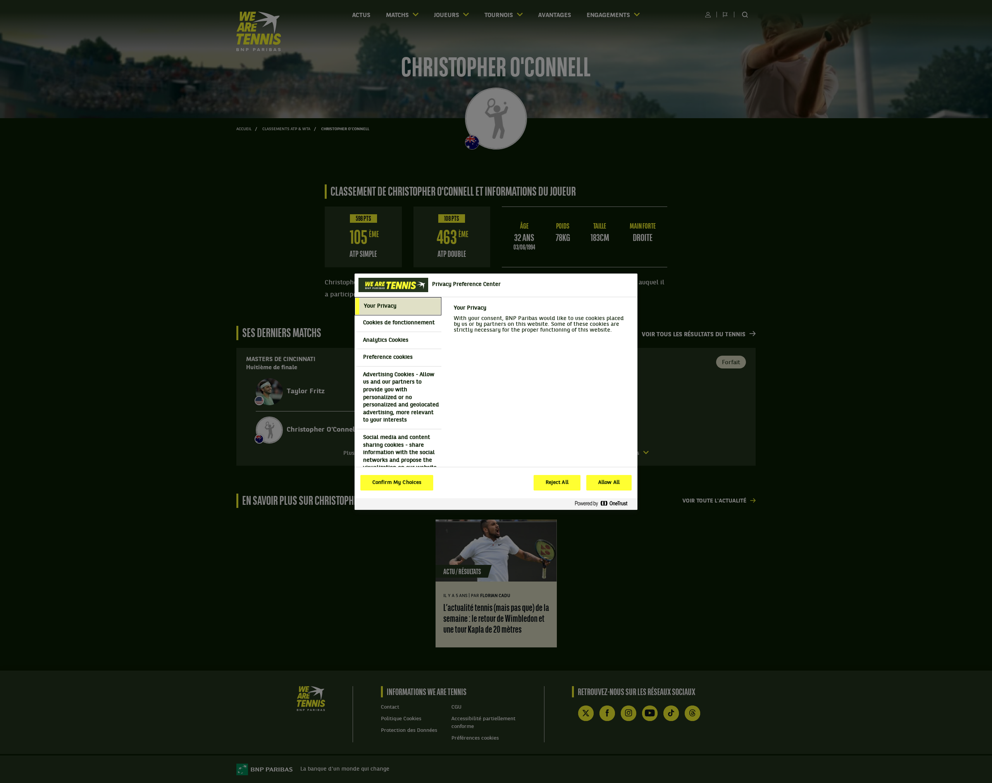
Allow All (609, 482)
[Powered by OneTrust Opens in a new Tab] (604, 504)
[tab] (398, 306)
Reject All (557, 482)
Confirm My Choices (396, 482)
